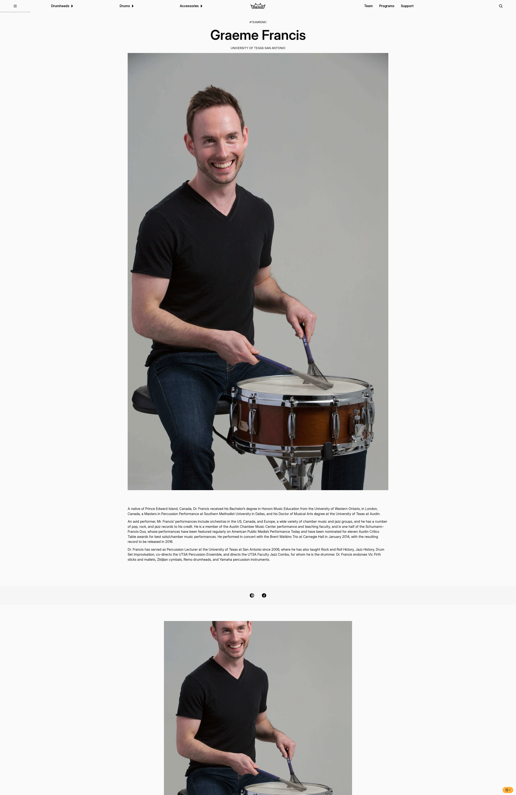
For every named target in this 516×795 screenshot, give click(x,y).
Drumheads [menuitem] (60, 6)
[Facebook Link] (264, 595)
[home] (258, 6)
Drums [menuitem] (125, 6)
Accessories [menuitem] (189, 6)
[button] (15, 6)
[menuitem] (71, 6)
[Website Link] (252, 595)
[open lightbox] (258, 271)
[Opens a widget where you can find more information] (508, 790)
